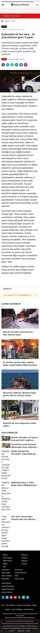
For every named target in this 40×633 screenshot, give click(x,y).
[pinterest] (25, 65)
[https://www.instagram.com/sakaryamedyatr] (11, 597)
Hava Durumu (6, 583)
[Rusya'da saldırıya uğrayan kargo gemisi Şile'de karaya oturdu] (20, 379)
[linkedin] (21, 65)
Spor (4, 567)
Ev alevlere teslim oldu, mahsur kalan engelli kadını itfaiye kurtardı (20, 363)
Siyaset (24, 564)
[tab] (7, 288)
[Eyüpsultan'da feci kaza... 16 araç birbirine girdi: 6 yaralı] (20, 81)
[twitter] (7, 65)
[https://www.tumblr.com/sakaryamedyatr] (19, 597)
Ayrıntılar (21, 631)
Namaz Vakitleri (6, 592)
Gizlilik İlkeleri (28, 609)
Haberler (7, 21)
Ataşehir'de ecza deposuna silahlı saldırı (19, 424)
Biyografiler (5, 579)
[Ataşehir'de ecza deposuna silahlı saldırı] (20, 410)
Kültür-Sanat (7, 561)
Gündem (24, 558)
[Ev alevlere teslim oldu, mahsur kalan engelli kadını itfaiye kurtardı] (20, 349)
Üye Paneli (18, 570)
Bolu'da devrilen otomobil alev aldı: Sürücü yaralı (18, 333)
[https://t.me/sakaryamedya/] (27, 597)
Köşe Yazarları (6, 576)
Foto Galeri (5, 570)
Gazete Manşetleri (7, 586)
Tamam (28, 631)
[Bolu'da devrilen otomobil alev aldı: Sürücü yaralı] (20, 319)
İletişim (7, 609)
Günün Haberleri (20, 573)
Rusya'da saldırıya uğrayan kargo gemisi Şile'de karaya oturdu (19, 394)
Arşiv (16, 576)
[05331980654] (23, 597)
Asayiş (13, 21)
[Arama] (37, 5)
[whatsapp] (12, 65)
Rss (3, 605)
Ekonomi (24, 555)
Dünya (5, 555)
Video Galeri (5, 573)
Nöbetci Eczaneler (7, 589)
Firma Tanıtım (7, 558)
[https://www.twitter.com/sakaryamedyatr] (7, 597)
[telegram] (16, 65)
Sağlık (5, 564)
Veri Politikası (10, 605)
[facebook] (3, 65)
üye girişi (24, 295)
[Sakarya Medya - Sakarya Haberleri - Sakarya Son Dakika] (20, 5)
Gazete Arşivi (19, 579)
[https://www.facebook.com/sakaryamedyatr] (2, 597)
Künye (34, 605)
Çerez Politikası (17, 609)
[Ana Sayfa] (2, 21)
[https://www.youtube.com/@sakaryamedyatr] (15, 597)
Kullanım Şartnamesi (24, 605)
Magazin (24, 561)
